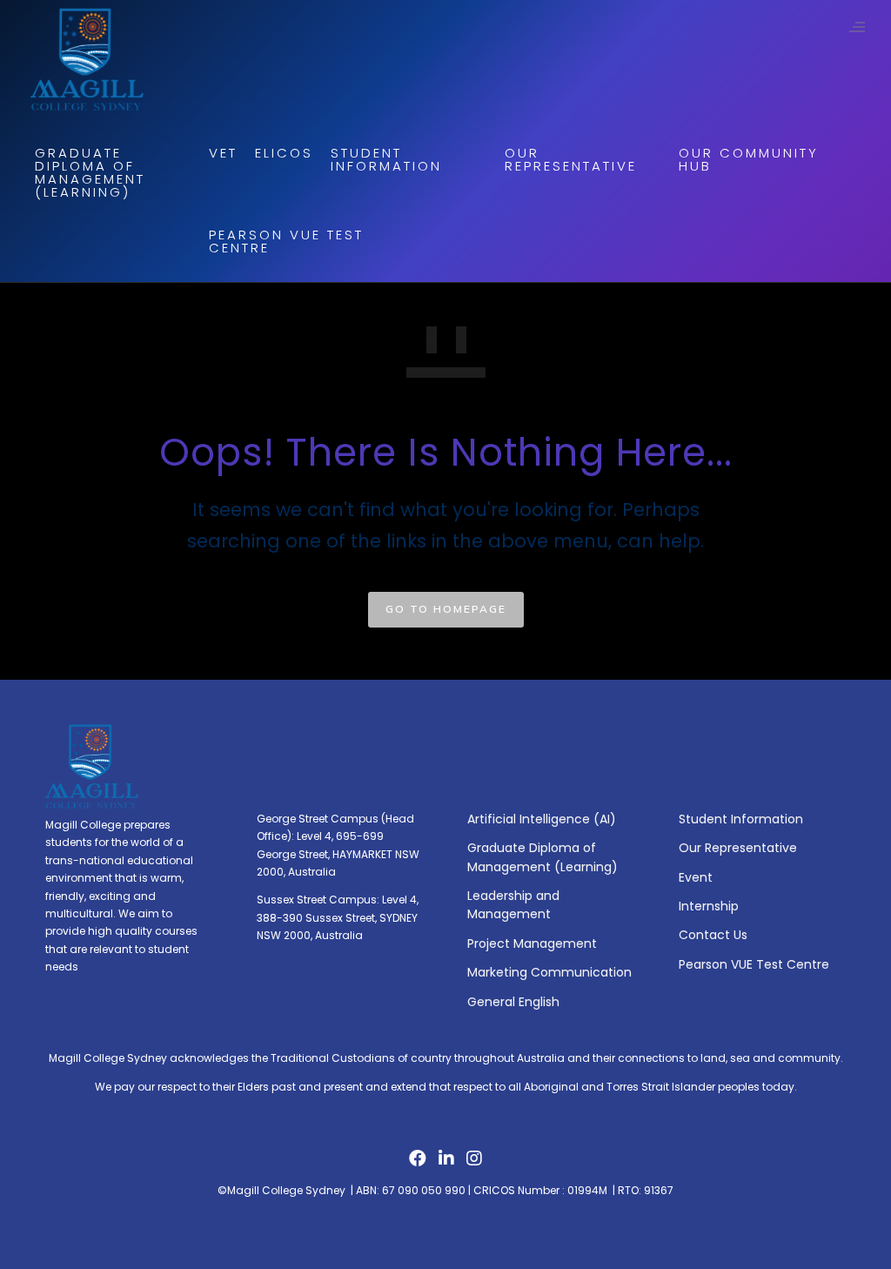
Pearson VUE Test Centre (286, 241)
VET (223, 153)
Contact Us (713, 934)
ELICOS (284, 153)
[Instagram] (474, 1163)
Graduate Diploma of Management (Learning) (90, 172)
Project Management (532, 943)
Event (696, 877)
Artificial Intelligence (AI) (541, 819)
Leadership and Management (513, 905)
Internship (709, 906)
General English (513, 1001)
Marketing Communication (549, 972)
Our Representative (571, 159)
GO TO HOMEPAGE (445, 608)
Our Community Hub (749, 159)
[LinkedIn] (446, 1163)
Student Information (386, 159)
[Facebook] (417, 1163)
